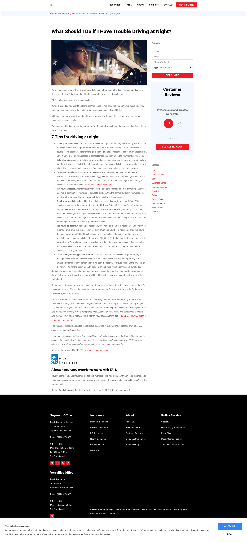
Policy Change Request (171, 439)
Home (53, 13)
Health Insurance (98, 439)
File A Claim (166, 433)
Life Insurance (96, 433)
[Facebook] (57, 463)
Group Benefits (97, 444)
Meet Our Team (133, 427)
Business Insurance (99, 427)
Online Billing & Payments (173, 427)
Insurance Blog (64, 13)
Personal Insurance (99, 422)
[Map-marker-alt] (52, 463)
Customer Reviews (134, 433)
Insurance (115, 5)
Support (154, 5)
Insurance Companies (135, 439)
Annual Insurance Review (172, 444)
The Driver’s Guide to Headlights (97, 184)
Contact (169, 5)
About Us (130, 422)
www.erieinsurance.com (97, 350)
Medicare (94, 450)
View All (155, 211)
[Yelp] (63, 463)
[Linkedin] (68, 463)
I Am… (129, 5)
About (140, 5)
